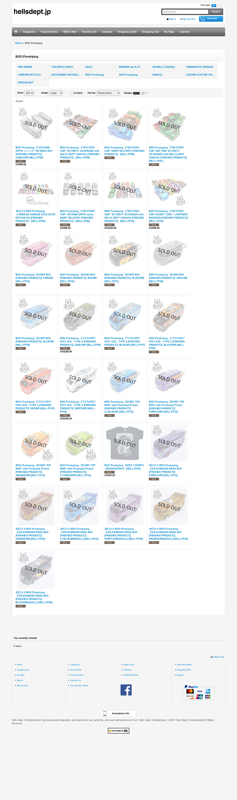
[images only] (137, 93)
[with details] (145, 93)
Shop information (184, 664)
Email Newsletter (130, 675)
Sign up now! (188, 19)
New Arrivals (75, 670)
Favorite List (75, 680)
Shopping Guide (184, 670)
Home (19, 664)
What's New (128, 664)
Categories (75, 664)
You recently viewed (79, 685)
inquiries (180, 675)
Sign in (172, 19)
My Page (21, 675)
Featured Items (77, 675)
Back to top (219, 657)
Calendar (127, 670)
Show (20, 93)
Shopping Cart (23, 670)
